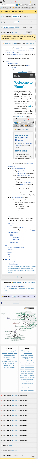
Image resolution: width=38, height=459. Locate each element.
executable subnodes (24, 175)
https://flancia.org (23, 72)
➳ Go (9, 7)
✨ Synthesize (33, 7)
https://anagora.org (20, 116)
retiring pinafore (7, 365)
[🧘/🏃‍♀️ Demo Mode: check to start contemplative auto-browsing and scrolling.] (22, 5)
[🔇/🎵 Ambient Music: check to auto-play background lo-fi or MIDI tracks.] (26, 5)
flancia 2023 (16, 237)
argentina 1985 (14, 242)
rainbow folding (11, 363)
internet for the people (9, 355)
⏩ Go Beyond (16, 7)
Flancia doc (30, 163)
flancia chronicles (24, 375)
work (9, 216)
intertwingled (7, 357)
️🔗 (33, 44)
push (9, 63)
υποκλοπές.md (17, 282)
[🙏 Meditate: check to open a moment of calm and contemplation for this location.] (31, 5)
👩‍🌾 (12, 282)
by (18, 282)
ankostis (22, 286)
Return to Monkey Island (17, 54)
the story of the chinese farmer (16, 247)
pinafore (5, 363)
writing (31, 48)
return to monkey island (27, 383)
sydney (10, 252)
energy (33, 230)
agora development (19, 168)
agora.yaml (8, 259)
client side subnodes (27, 182)
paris (9, 254)
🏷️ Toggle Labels (29, 308)
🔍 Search (3, 7)
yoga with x (11, 223)
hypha (15, 353)
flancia (32, 371)
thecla (13, 365)
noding (18, 48)
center (12, 225)
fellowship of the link (13, 232)
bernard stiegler (13, 264)
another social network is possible (14, 262)
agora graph (20, 171)
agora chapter (18, 197)
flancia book (14, 63)
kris (6, 245)
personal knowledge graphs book (9, 361)
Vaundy (17, 27)
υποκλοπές (12, 367)
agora (13, 166)
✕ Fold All (29, 32)
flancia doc (31, 375)
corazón (20, 227)
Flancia (7, 61)
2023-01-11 (11, 445)
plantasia (10, 249)
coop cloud (10, 353)
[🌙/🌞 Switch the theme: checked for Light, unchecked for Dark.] (18, 5)
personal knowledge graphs (27, 379)
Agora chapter (21, 50)
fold (30, 71)
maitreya (9, 359)
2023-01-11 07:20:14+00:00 (11, 286)
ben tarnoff (4, 353)
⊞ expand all (25, 7)
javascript (23, 184)
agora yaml (13, 351)
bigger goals (16, 239)
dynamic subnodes (20, 173)
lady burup (13, 357)
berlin (9, 257)
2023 (11, 235)
